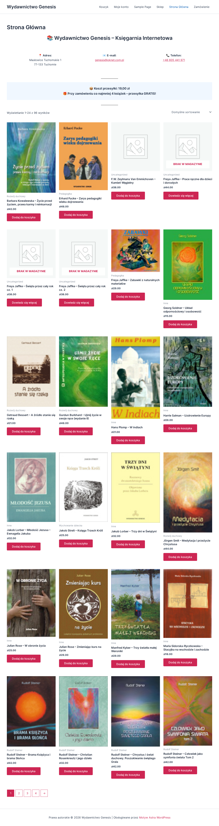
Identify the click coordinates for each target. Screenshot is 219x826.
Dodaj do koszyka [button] (23, 217)
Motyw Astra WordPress (154, 817)
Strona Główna (178, 7)
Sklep (160, 7)
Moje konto (121, 7)
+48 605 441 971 (174, 60)
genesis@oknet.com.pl (109, 60)
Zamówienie (201, 7)
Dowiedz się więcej (181, 195)
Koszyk (103, 7)
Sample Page (142, 7)
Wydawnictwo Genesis (31, 6)
